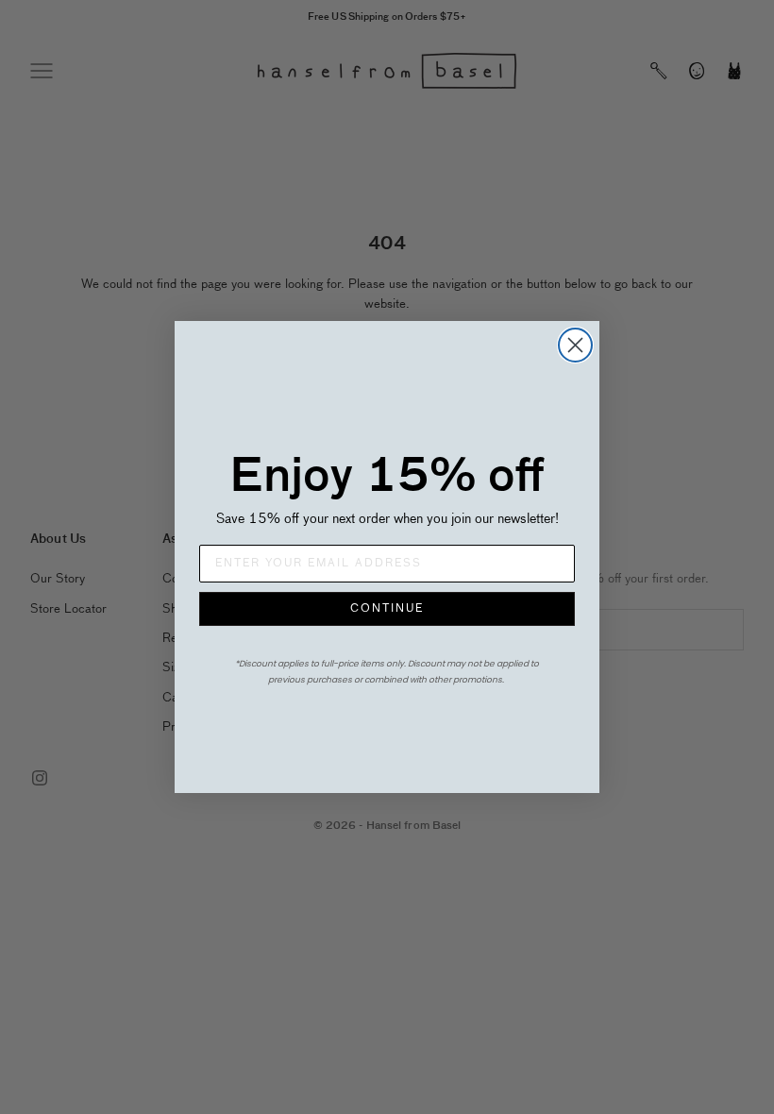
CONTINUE (387, 609)
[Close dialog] (575, 345)
